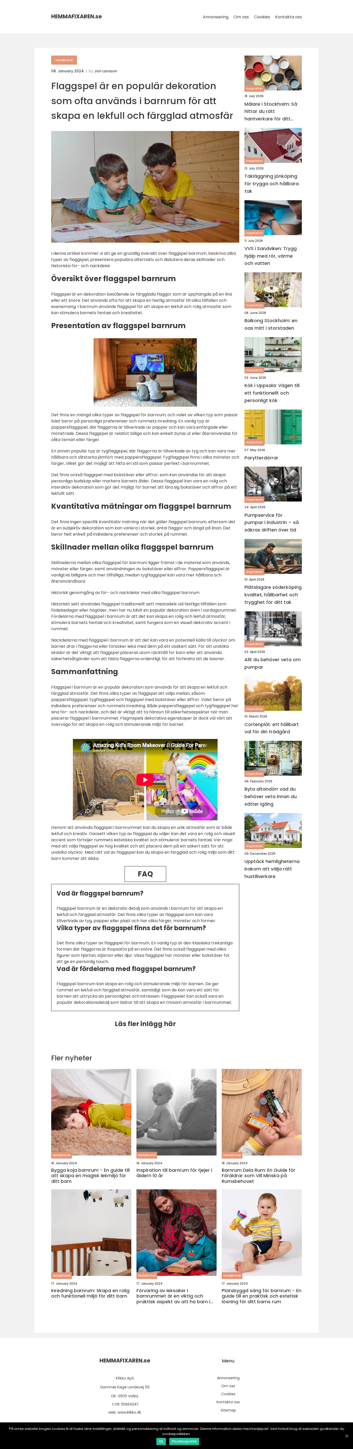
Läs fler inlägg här (145, 1023)
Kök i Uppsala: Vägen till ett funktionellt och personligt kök (272, 393)
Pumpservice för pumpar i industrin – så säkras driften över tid (271, 522)
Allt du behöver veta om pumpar (272, 663)
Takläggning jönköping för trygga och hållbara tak (271, 183)
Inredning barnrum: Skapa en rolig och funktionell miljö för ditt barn (90, 1293)
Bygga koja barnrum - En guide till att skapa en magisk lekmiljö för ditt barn (90, 1175)
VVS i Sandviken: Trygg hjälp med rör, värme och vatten (270, 255)
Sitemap (228, 1410)
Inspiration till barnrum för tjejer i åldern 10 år (174, 1172)
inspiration (254, 88)
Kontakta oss (288, 17)
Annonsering (215, 17)
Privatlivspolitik (184, 1441)
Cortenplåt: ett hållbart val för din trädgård (271, 728)
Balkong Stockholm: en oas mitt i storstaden (270, 324)
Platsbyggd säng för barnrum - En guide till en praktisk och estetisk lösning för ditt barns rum (261, 1296)
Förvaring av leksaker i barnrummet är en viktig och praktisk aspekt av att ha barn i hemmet (173, 1296)
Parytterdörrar (261, 457)
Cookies (262, 17)
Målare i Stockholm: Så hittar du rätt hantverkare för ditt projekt (270, 111)
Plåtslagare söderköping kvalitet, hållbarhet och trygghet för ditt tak (273, 594)
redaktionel (64, 60)
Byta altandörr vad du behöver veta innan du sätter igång (270, 796)
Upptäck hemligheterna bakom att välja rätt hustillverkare (272, 869)
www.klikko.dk (129, 1412)
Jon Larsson (105, 71)
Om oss (241, 17)
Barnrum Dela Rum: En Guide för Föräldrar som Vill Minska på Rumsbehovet (258, 1175)
